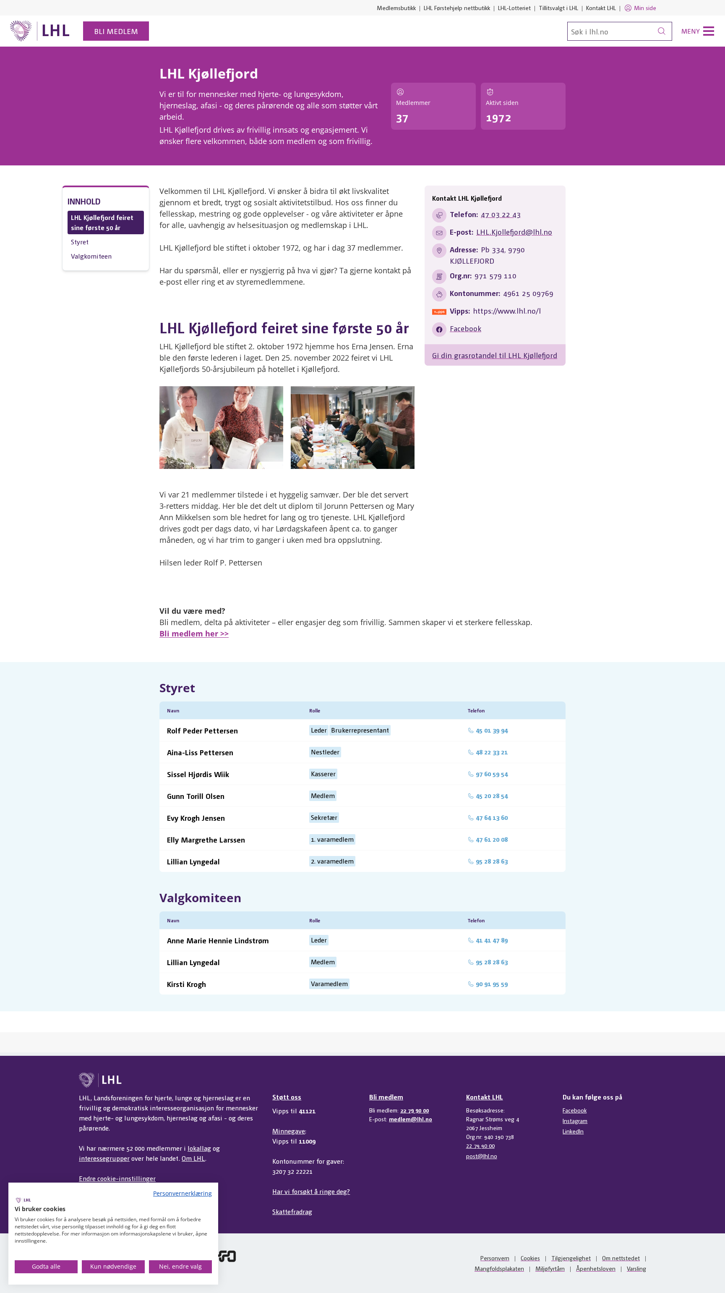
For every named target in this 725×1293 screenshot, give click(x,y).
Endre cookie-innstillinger (117, 1178)
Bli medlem (116, 31)
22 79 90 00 (414, 1110)
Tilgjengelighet (571, 1258)
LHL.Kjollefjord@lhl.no (514, 231)
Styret (80, 241)
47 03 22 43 (501, 214)
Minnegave (288, 1130)
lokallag (199, 1148)
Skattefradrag (292, 1211)
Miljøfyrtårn (550, 1268)
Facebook (465, 328)
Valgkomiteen (91, 255)
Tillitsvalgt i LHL (558, 7)
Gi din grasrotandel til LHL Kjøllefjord (494, 355)
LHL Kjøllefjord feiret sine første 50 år (102, 222)
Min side (645, 7)
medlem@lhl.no (410, 1119)
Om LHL (193, 1158)
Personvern (494, 1258)
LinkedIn (573, 1131)
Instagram (575, 1120)
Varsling (636, 1268)
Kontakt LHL (601, 7)
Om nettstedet (621, 1258)
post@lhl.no (481, 1156)
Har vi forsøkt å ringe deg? (311, 1191)
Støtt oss (286, 1097)
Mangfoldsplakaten (499, 1268)
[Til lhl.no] (40, 31)
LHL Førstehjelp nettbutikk (457, 7)
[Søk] (661, 31)
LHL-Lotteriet (514, 7)
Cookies (530, 1258)
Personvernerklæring (182, 1193)
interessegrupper (104, 1158)
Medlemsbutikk (396, 7)
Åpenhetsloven (595, 1268)
